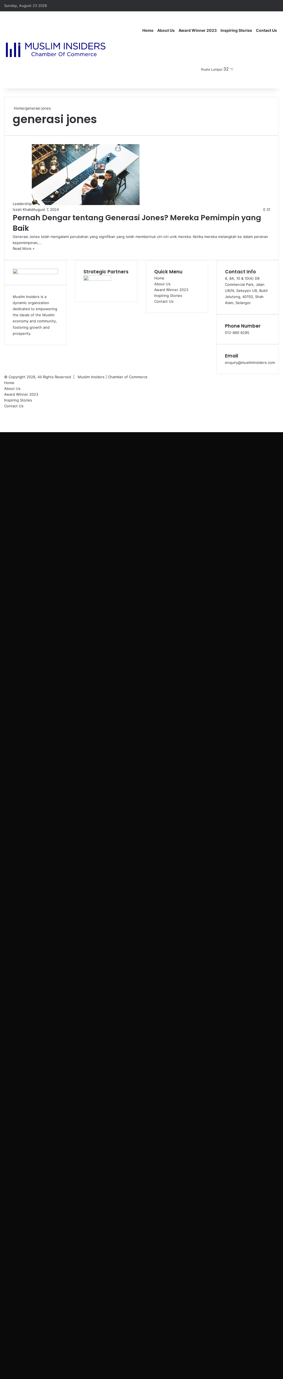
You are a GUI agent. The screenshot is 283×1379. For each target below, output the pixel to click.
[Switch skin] (275, 69)
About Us (166, 30)
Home (147, 30)
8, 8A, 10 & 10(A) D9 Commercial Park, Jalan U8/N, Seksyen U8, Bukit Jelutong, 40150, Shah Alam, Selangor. (246, 290)
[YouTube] (250, 69)
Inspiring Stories (236, 30)
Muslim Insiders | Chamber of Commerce (113, 377)
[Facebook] (241, 69)
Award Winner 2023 (198, 30)
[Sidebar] (275, 5)
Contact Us (266, 30)
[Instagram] (258, 69)
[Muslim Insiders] (56, 50)
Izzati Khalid (23, 209)
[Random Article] (266, 5)
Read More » (24, 248)
